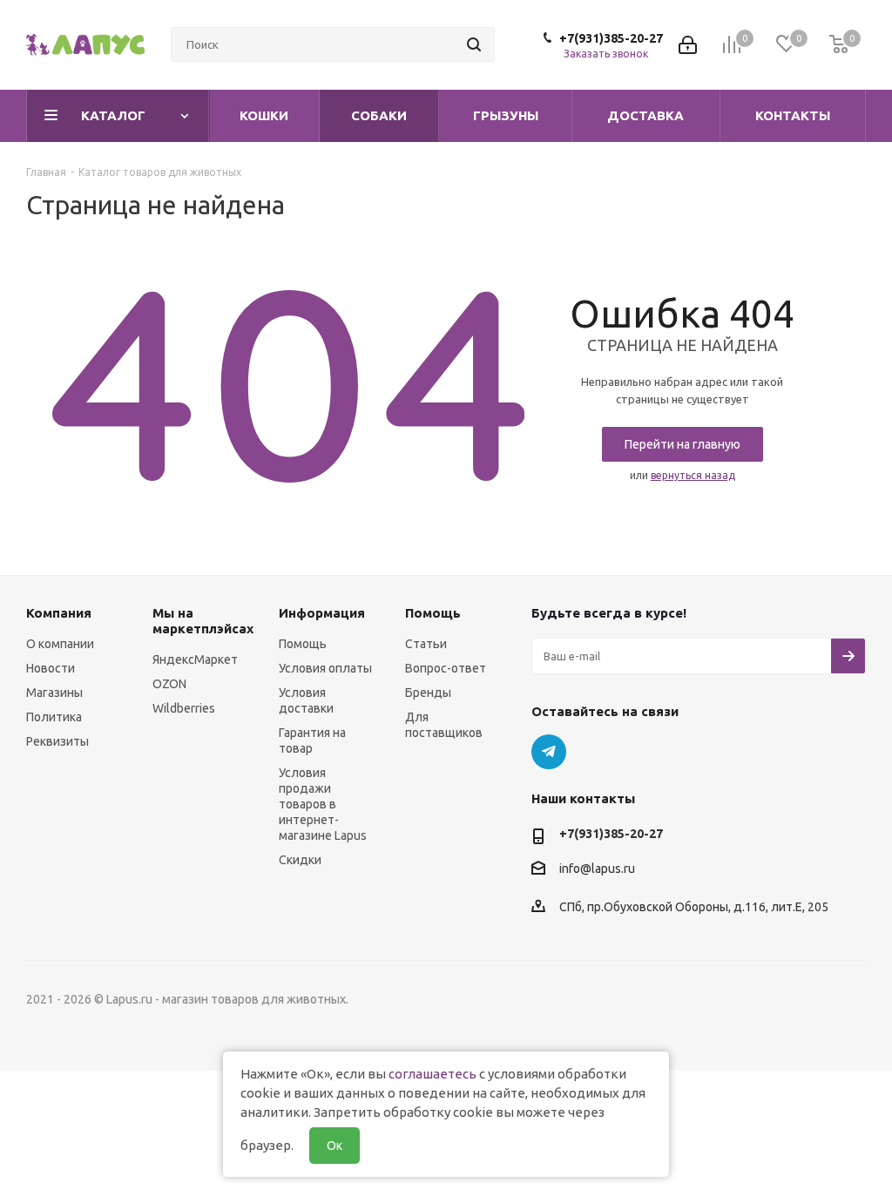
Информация (322, 612)
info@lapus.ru (597, 869)
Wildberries (183, 708)
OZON (169, 684)
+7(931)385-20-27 (611, 38)
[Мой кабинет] (688, 45)
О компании (60, 644)
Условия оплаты (325, 668)
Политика (54, 717)
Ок (334, 1146)
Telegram (548, 751)
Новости (50, 668)
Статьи (426, 644)
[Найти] (474, 44)
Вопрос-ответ (445, 668)
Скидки (300, 860)
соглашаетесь (432, 1073)
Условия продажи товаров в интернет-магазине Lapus (323, 804)
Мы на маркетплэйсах (202, 620)
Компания (58, 612)
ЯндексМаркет (195, 659)
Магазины (54, 693)
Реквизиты (57, 741)
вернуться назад (693, 475)
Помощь (303, 644)
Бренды (428, 693)
